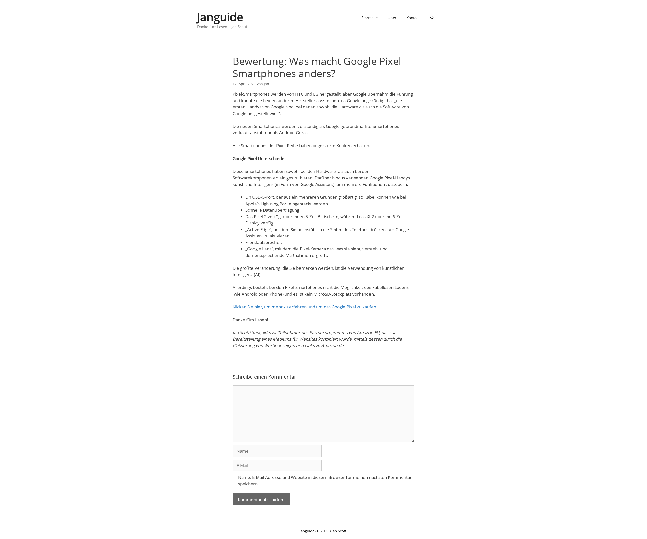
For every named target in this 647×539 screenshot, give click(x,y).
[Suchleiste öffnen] (432, 17)
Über (392, 17)
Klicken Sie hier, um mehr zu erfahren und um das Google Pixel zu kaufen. (305, 307)
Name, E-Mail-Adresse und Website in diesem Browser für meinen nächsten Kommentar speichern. (325, 480)
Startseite (369, 17)
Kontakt (413, 17)
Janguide (220, 17)
